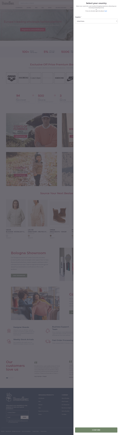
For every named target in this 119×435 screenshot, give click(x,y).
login (105, 11)
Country (78, 17)
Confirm (96, 430)
